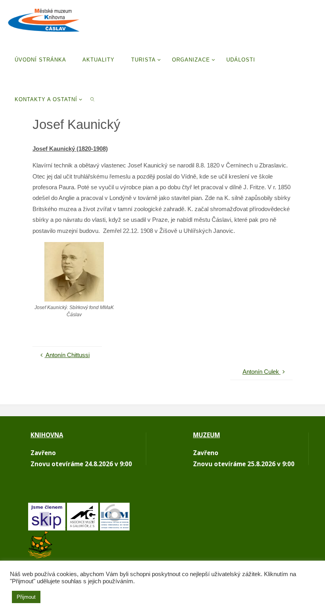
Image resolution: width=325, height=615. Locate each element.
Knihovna (47, 435)
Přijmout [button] (26, 597)
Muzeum (206, 435)
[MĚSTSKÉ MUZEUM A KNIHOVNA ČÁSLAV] (43, 19)
